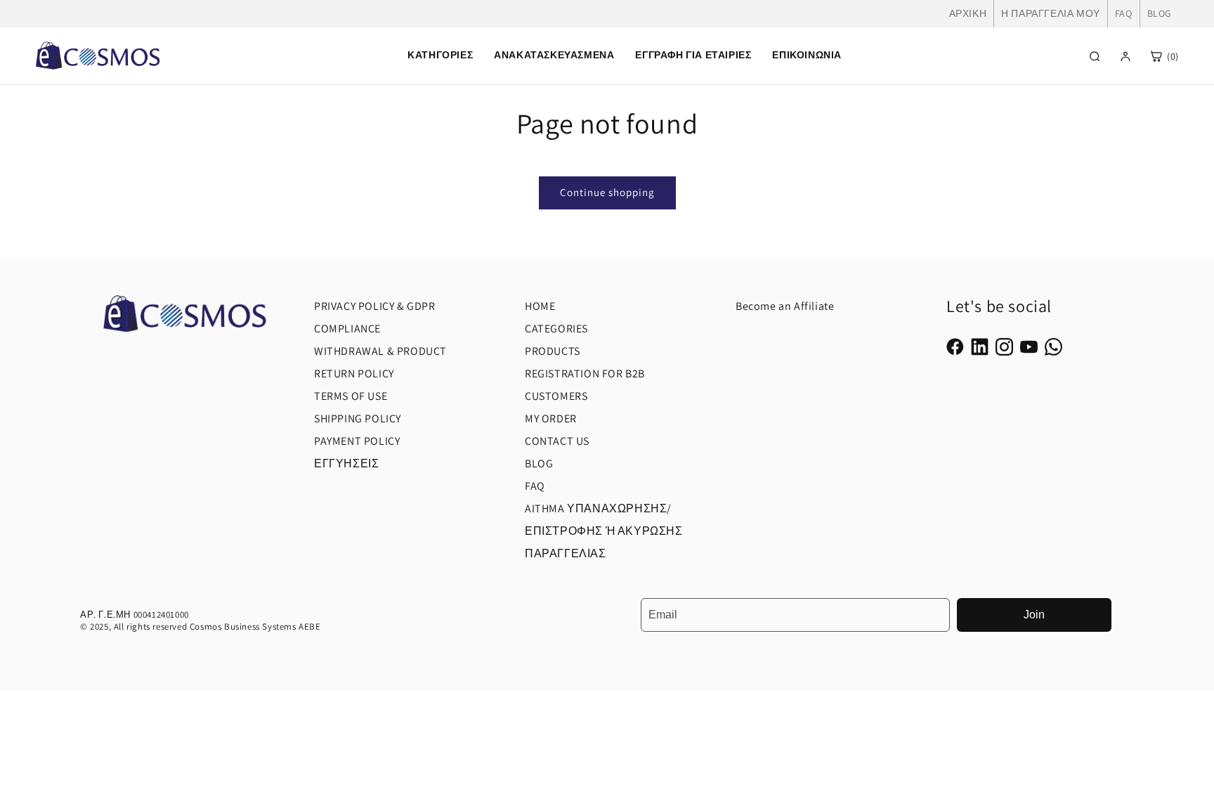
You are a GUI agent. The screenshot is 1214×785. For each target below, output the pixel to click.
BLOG (1159, 13)
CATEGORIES (556, 328)
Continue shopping (607, 192)
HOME (540, 306)
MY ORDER (551, 418)
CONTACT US (557, 441)
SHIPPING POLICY (357, 418)
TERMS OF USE (350, 396)
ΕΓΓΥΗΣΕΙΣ (346, 463)
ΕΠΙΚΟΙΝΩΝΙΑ (807, 54)
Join (1034, 615)
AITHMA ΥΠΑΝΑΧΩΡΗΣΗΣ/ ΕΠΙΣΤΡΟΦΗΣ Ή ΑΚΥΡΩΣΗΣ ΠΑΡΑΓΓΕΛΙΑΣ (604, 531)
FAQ (1124, 13)
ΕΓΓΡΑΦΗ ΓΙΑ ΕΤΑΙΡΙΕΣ (693, 54)
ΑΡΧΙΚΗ (968, 13)
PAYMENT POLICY (357, 441)
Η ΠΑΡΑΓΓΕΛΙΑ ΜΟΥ (1050, 13)
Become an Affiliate (785, 306)
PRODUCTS (552, 351)
